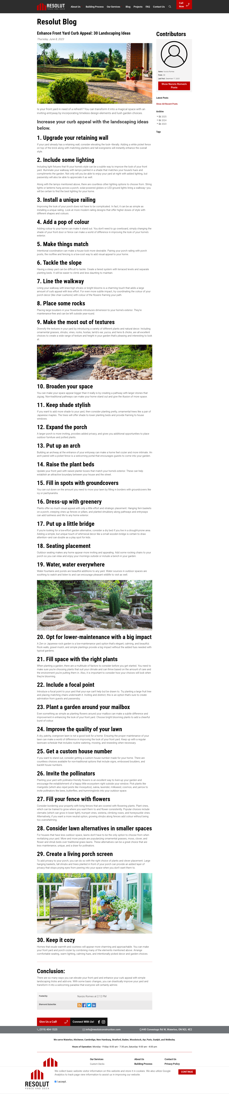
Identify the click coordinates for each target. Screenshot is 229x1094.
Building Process (95, 6)
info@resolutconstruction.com (103, 1029)
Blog (128, 6)
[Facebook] (99, 1022)
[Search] (170, 6)
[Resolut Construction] (54, 6)
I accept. (61, 1081)
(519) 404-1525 (48, 1029)
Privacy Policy (172, 1063)
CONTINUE (187, 1071)
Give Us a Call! (48, 1021)
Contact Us (159, 6)
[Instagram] (103, 1022)
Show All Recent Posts (167, 104)
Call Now (181, 5)
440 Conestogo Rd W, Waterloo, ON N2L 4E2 (167, 1029)
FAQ (148, 6)
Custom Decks (97, 1064)
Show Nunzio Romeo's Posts (174, 86)
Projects (138, 6)
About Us (75, 6)
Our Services (113, 6)
